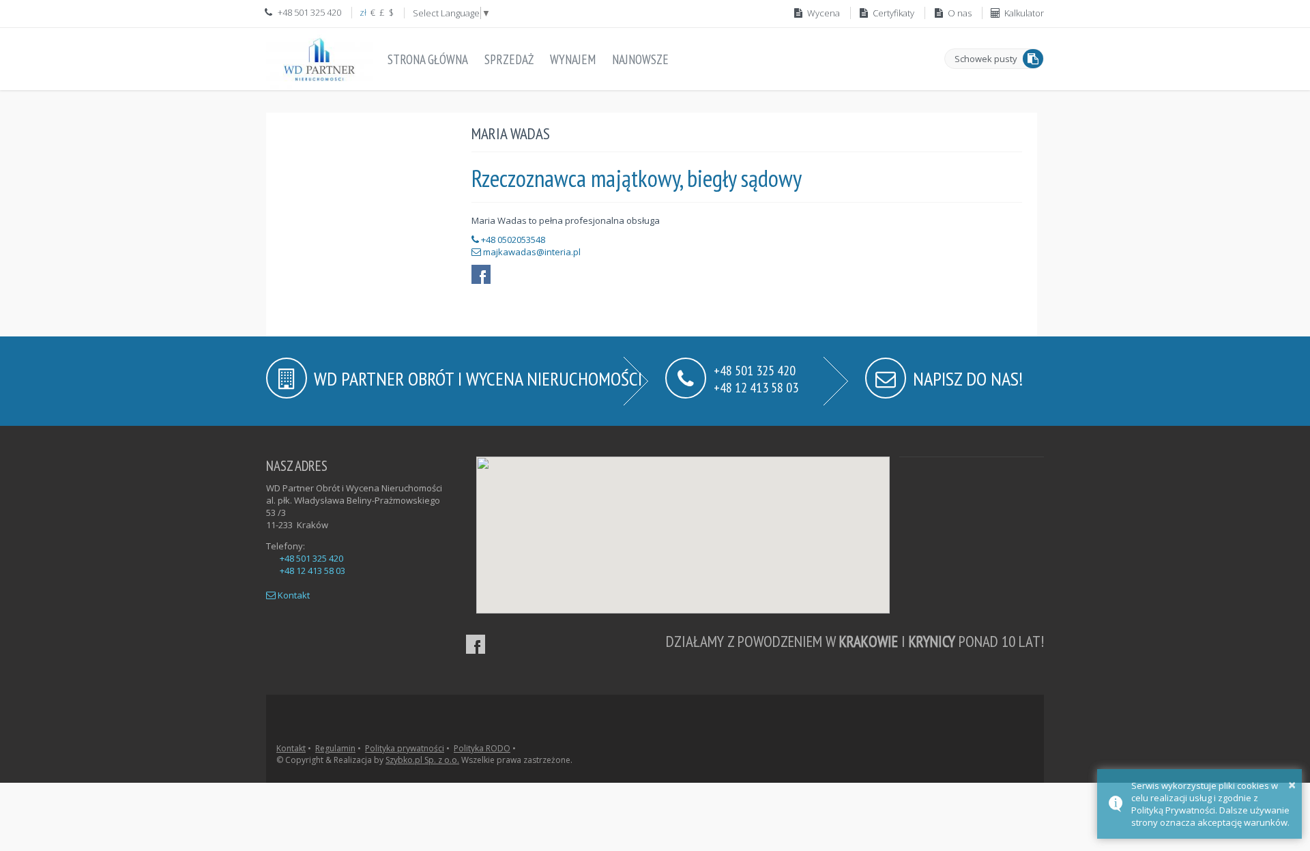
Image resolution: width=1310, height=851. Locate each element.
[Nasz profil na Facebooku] (475, 644)
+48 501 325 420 (311, 558)
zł (363, 12)
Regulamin (335, 748)
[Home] (319, 59)
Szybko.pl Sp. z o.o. (422, 760)
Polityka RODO (482, 748)
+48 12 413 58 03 (756, 386)
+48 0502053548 (512, 239)
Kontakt (293, 595)
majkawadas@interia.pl (532, 252)
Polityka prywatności (404, 748)
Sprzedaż (509, 59)
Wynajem (573, 59)
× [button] (1292, 784)
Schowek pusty (986, 59)
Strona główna (428, 59)
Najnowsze (640, 59)
